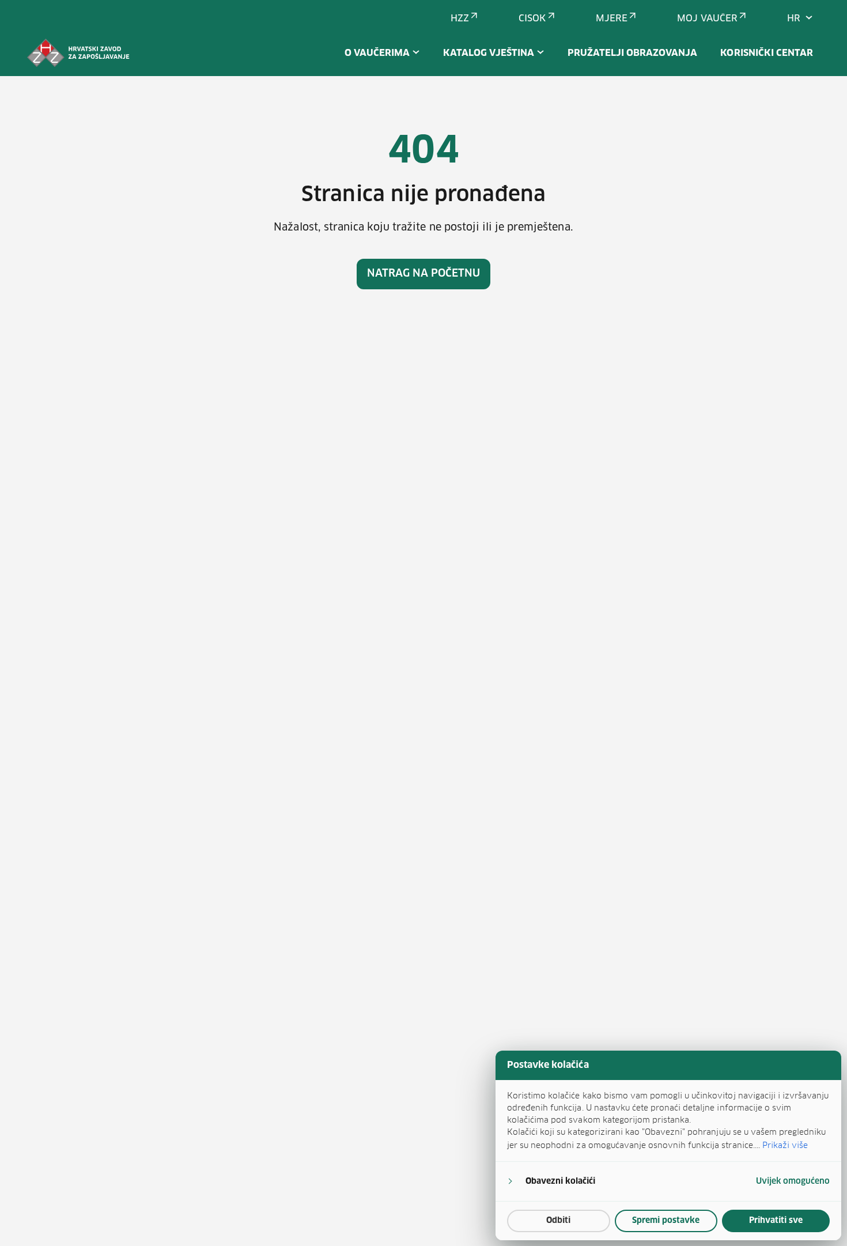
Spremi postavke (665, 1221)
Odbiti (558, 1221)
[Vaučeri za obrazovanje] (78, 53)
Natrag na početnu (424, 274)
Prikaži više (785, 1145)
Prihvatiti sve (776, 1221)
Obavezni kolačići (560, 1181)
